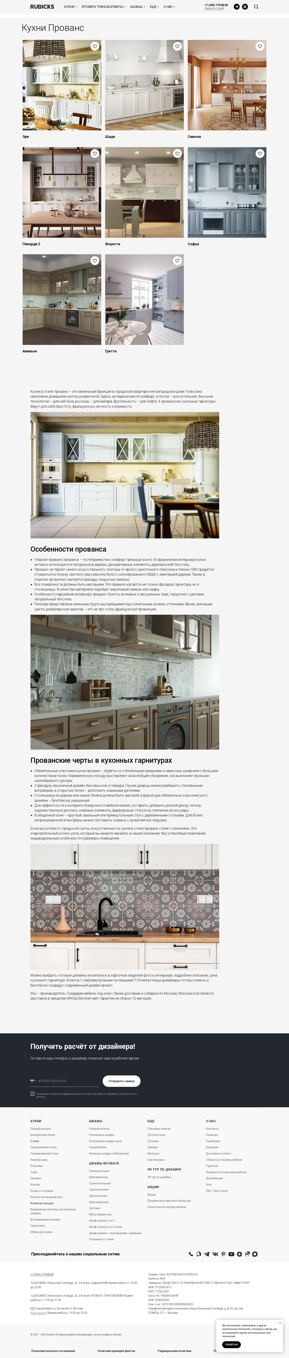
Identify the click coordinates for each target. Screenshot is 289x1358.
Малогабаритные (100, 1214)
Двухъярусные (99, 1202)
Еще (153, 7)
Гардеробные (98, 1147)
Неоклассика (38, 1159)
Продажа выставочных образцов (169, 1200)
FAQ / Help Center (217, 1190)
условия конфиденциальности (67, 1093)
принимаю (43, 1093)
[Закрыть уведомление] (280, 1323)
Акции (151, 1194)
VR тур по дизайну (159, 1177)
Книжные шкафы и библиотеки (109, 1153)
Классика (36, 1165)
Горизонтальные (100, 1183)
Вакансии (212, 1147)
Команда (212, 1134)
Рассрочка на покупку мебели (166, 1207)
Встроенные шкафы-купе (105, 1141)
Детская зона (156, 1134)
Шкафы (136, 7)
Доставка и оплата (218, 1153)
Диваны (152, 1147)
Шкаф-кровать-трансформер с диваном (115, 1233)
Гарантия (212, 1165)
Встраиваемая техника (45, 1219)
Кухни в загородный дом (46, 1197)
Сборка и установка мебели (224, 1159)
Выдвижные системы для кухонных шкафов (53, 1211)
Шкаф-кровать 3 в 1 (102, 1220)
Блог (209, 1184)
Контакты (212, 1128)
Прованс (35, 1178)
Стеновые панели (158, 1128)
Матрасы (153, 1153)
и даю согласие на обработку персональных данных (86, 1095)
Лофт (33, 1172)
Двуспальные (98, 1195)
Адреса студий (214, 8)
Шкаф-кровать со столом (105, 1226)
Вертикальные (98, 1177)
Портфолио (213, 1141)
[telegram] (237, 7)
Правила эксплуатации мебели (226, 1172)
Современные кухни (43, 1147)
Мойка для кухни (41, 1232)
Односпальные (99, 1189)
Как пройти (38, 1312)
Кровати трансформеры (102, 7)
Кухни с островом (41, 1190)
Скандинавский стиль (44, 1153)
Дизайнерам (214, 1178)
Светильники (156, 1159)
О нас (168, 7)
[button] (256, 6)
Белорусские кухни (42, 1134)
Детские (94, 1208)
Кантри (35, 1184)
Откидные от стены (101, 1239)
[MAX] (245, 7)
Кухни (69, 7)
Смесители (37, 1225)
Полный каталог (40, 1128)
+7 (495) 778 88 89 (216, 5)
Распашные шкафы (101, 1134)
